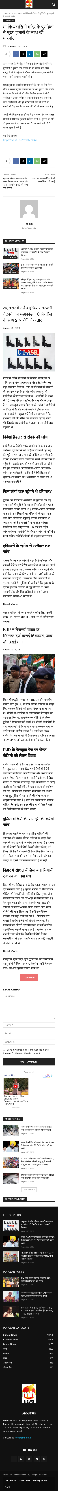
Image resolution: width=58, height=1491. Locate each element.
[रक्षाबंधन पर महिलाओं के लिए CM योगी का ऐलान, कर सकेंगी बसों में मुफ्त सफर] (11, 1296)
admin (13, 46)
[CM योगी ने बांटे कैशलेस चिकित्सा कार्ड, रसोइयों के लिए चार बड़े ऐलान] (11, 1282)
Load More (29, 977)
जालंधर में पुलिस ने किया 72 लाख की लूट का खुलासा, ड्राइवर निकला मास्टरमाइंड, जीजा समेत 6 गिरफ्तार (37, 1256)
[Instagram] (21, 1459)
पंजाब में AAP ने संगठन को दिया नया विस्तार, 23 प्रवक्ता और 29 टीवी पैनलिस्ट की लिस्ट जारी (38, 1145)
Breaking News (10, 257)
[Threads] (44, 1459)
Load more (28, 1189)
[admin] (5, 46)
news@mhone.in (23, 1437)
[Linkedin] (30, 54)
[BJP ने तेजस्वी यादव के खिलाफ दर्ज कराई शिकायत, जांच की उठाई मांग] (11, 268)
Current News (16, 13)
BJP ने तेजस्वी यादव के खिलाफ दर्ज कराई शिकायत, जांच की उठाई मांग (27, 636)
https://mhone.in (29, 228)
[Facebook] (16, 54)
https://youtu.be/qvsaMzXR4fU (21, 140)
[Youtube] (37, 1459)
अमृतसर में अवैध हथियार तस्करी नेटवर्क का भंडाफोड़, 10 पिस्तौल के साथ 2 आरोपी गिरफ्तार (37, 252)
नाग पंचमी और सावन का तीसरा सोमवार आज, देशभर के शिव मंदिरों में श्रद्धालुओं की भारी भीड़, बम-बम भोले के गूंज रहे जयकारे (37, 1161)
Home (6, 13)
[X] (23, 54)
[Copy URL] (44, 54)
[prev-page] (5, 298)
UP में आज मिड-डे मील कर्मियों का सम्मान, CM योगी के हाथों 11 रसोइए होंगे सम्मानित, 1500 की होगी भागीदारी (37, 1310)
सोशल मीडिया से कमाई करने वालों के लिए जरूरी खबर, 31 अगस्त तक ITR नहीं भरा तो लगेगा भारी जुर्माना (28, 617)
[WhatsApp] (37, 54)
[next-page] (10, 298)
